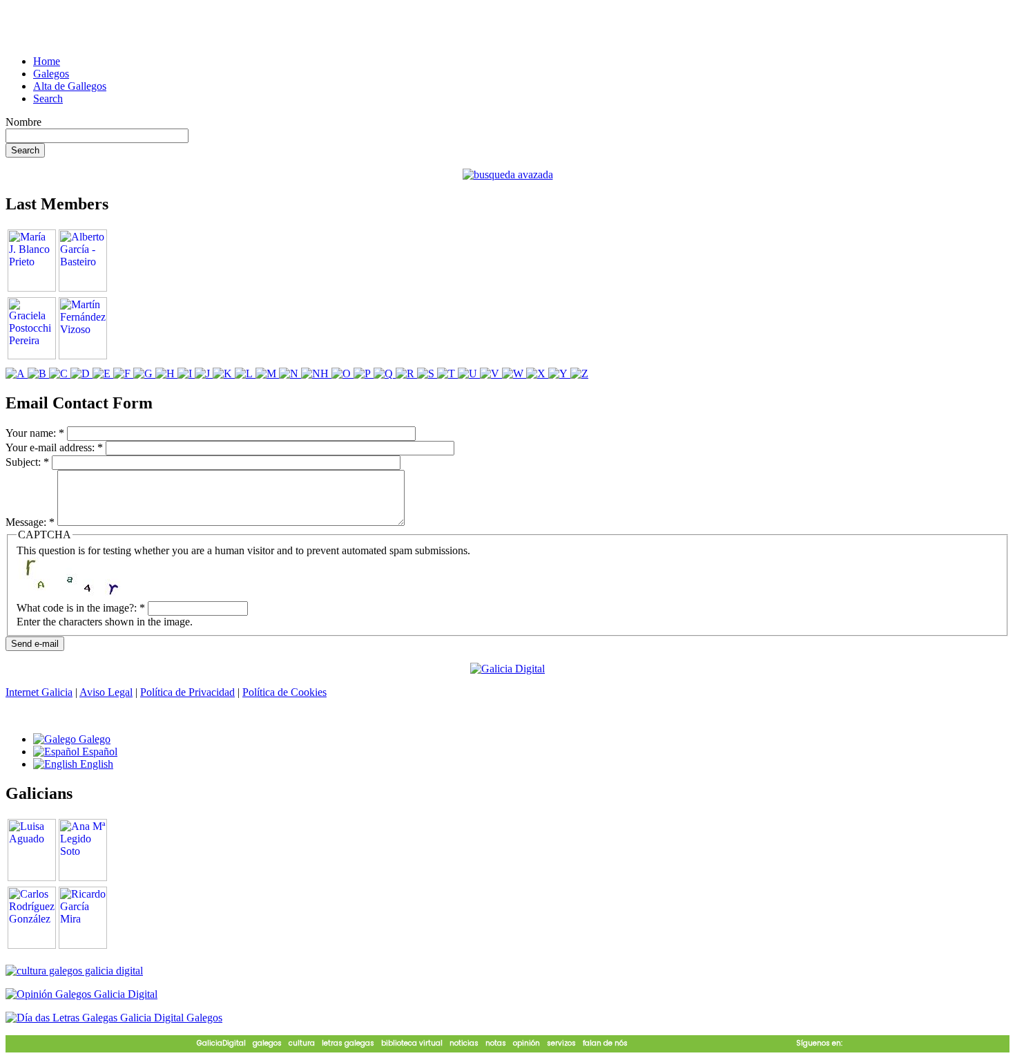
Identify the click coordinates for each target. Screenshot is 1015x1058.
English (95, 764)
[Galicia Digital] (507, 668)
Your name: (35, 433)
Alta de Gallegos (69, 86)
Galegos (51, 73)
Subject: (27, 462)
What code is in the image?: (81, 608)
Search (48, 98)
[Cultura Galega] (74, 970)
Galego (93, 739)
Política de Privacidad (187, 692)
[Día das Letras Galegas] (114, 1017)
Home (46, 61)
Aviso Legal (106, 692)
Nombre (23, 122)
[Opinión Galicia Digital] (81, 994)
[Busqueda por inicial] (17, 373)
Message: (30, 522)
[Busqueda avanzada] (508, 174)
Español (98, 751)
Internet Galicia (39, 692)
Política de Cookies (284, 692)
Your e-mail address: (54, 447)
